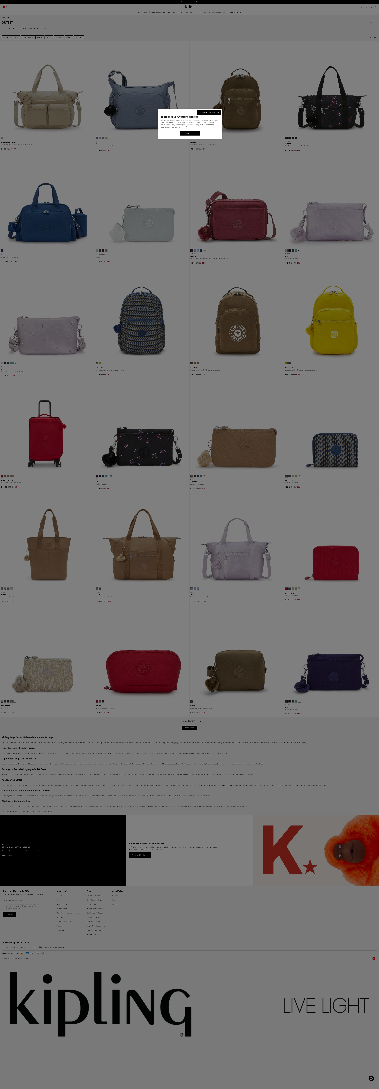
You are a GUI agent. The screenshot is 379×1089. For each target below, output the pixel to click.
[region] (190, 124)
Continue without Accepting (209, 113)
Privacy (163, 122)
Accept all (190, 133)
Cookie (170, 122)
